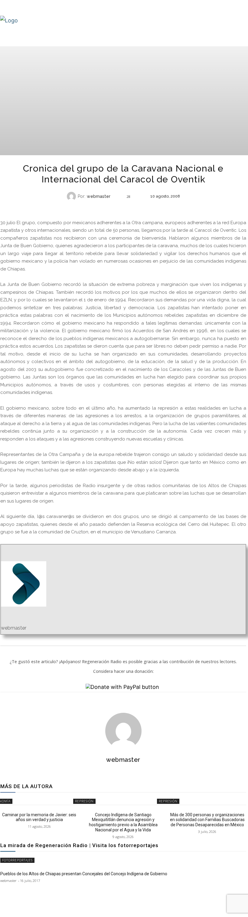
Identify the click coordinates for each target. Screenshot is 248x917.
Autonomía (122, 208)
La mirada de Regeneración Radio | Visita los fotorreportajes (79, 845)
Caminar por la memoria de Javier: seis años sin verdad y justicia (39, 817)
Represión (84, 801)
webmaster (98, 196)
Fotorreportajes (17, 860)
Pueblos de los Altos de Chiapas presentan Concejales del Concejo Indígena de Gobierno (83, 873)
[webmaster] (72, 196)
